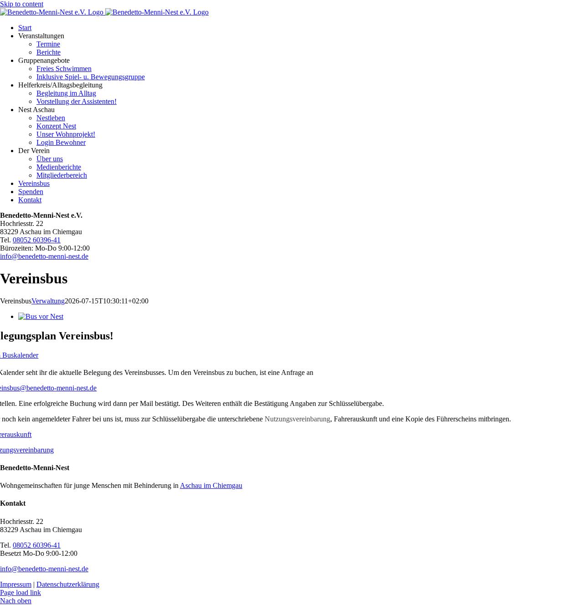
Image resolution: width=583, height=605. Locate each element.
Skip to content (21, 4)
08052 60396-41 (37, 240)
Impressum (15, 584)
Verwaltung (48, 301)
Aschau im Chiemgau (211, 485)
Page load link (20, 592)
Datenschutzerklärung (67, 584)
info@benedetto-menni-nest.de (44, 256)
